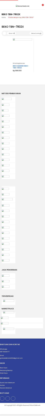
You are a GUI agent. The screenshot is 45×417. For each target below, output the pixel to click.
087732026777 (5, 352)
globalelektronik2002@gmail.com (11, 358)
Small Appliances (19, 63)
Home (4, 17)
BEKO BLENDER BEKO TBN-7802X (20, 67)
